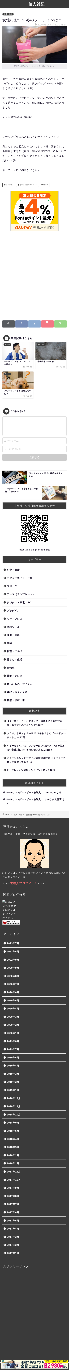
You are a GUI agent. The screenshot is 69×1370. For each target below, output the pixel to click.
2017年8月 (13, 1196)
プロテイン (9, 185)
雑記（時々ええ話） (18, 692)
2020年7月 (13, 984)
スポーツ (12, 586)
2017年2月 (13, 1245)
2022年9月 (13, 959)
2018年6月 (13, 1130)
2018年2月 (13, 1155)
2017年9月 (13, 1188)
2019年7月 (13, 1049)
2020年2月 (13, 1024)
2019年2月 (13, 1082)
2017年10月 (14, 1179)
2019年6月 (13, 1057)
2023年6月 (13, 951)
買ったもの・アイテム (20, 684)
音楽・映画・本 (16, 700)
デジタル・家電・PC (19, 602)
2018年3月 (13, 1147)
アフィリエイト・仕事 (20, 578)
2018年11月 (14, 1106)
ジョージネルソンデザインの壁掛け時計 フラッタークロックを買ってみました (36, 760)
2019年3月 (13, 1073)
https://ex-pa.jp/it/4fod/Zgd (34, 549)
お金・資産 (13, 569)
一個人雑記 (35, 4)
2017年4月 (13, 1228)
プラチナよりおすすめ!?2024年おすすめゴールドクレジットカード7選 (36, 735)
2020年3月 (13, 1016)
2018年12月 (14, 1098)
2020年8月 (13, 976)
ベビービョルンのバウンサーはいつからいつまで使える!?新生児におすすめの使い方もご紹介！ (36, 747)
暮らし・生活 (14, 659)
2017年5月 (13, 1220)
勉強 (9, 643)
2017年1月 (13, 1253)
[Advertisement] (34, 276)
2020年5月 (13, 1000)
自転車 (11, 667)
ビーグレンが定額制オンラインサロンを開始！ (32, 770)
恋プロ (45, 185)
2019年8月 (13, 1041)
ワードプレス (14, 618)
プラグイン (13, 610)
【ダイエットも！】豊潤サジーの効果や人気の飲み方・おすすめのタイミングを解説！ (34, 723)
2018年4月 (13, 1139)
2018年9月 (13, 1122)
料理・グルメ (14, 651)
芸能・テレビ (14, 675)
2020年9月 (13, 967)
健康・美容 (8, 14)
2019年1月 (13, 1090)
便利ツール (13, 627)
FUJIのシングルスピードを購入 (23, 792)
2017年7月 (13, 1204)
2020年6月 (13, 992)
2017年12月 (14, 1171)
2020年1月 (13, 1033)
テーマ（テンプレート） (21, 594)
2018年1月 (13, 1163)
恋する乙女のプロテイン (28, 185)
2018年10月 (14, 1114)
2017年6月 (13, 1212)
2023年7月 (13, 943)
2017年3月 (13, 1236)
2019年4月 (13, 1065)
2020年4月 (13, 1008)
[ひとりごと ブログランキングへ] (34, 922)
